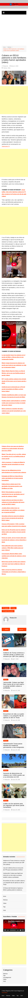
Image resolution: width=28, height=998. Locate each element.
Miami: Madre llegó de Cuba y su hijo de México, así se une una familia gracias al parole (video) (13, 373)
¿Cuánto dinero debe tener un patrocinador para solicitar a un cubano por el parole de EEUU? (13, 510)
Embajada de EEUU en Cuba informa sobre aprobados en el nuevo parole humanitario (12, 478)
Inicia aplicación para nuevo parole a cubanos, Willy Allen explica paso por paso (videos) (12, 548)
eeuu (14, 608)
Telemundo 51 (5, 146)
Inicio (4, 896)
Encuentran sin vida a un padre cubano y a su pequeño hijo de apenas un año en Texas (13, 715)
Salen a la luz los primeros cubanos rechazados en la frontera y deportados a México (14, 572)
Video (9, 68)
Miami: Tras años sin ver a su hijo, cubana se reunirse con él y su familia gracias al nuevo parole (14, 456)
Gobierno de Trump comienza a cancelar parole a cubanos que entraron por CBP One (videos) (13, 654)
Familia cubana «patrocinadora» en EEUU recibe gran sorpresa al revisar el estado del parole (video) (14, 403)
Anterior (7, 629)
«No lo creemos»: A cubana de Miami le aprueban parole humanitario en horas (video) (13, 464)
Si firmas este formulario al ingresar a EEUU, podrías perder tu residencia (13, 889)
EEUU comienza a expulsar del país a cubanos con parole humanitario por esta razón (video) (14, 411)
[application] (14, 925)
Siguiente (21, 629)
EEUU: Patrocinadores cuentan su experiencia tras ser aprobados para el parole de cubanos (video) (13, 494)
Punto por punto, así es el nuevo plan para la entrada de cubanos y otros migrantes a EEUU (14, 540)
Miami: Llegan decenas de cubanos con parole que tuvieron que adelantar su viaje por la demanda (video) (14, 365)
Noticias (5, 68)
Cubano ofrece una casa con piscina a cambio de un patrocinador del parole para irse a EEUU (13, 448)
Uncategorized (7, 977)
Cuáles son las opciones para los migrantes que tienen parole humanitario (13, 805)
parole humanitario (8, 611)
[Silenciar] (20, 930)
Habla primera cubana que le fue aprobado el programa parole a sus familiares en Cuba (12, 486)
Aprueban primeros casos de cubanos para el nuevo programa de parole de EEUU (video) (13, 518)
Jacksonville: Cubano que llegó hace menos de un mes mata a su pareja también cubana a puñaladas (13, 875)
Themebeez (5, 992)
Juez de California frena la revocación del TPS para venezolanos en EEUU (13, 868)
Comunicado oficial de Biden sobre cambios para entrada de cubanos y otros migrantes (14, 556)
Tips (4, 906)
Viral (4, 910)
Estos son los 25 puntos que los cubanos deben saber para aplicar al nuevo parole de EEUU (14, 532)
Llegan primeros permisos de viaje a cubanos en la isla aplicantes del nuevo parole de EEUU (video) (13, 502)
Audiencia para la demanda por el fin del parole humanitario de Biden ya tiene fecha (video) (13, 389)
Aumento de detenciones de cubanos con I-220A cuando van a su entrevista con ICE (14, 775)
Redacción (5, 66)
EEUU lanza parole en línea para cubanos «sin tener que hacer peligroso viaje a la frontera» (13, 564)
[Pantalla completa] (23, 930)
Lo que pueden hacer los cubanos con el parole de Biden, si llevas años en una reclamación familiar (13, 357)
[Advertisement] (14, 29)
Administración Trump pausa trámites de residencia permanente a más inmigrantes (13, 745)
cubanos (6, 608)
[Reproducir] (5, 930)
